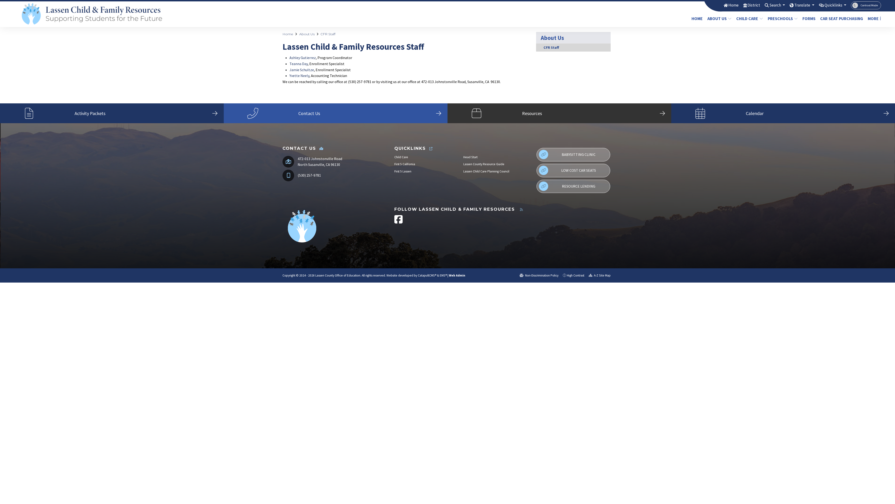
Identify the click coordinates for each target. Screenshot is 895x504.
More (873, 18)
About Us (717, 18)
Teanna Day (298, 63)
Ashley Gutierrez (302, 57)
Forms (809, 18)
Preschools (780, 18)
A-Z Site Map (602, 275)
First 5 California (404, 164)
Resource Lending (578, 186)
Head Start (470, 157)
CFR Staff (327, 34)
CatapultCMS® (427, 275)
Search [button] (775, 5)
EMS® (443, 275)
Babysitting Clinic (579, 154)
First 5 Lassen (402, 171)
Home (733, 5)
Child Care (747, 18)
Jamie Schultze (301, 69)
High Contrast (575, 275)
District (753, 5)
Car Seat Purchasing (840, 18)
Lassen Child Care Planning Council (486, 171)
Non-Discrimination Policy (541, 275)
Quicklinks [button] (834, 5)
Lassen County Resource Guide (483, 164)
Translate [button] (802, 5)
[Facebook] (398, 222)
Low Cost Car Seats (578, 170)
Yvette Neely (299, 75)
